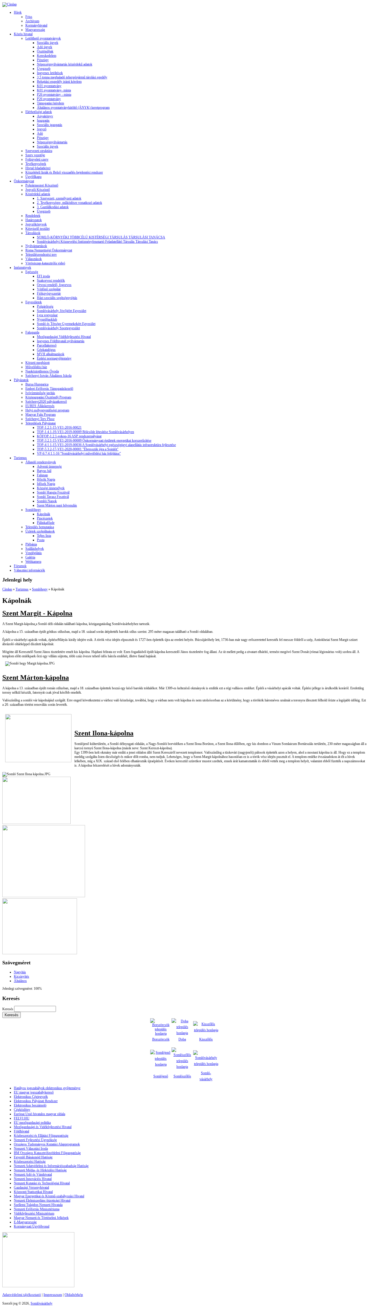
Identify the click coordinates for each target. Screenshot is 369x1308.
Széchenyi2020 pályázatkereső (46, 402)
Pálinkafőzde (45, 523)
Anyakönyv (45, 116)
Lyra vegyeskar (47, 315)
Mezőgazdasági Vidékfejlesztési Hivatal (64, 337)
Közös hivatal (23, 34)
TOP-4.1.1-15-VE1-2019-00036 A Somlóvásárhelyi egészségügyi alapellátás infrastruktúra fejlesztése (106, 445)
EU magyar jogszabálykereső (34, 1092)
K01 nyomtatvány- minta (54, 90)
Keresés (8, 1009)
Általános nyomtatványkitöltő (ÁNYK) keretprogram (73, 108)
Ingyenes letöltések (50, 73)
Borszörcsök (161, 1039)
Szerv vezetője (35, 155)
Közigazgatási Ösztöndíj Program (48, 397)
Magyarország (35, 30)
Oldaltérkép (74, 1294)
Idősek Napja (46, 484)
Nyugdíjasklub (47, 319)
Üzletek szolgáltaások (40, 531)
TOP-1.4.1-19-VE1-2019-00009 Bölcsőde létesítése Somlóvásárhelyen (85, 432)
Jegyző (41, 129)
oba (183, 1039)
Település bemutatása (39, 527)
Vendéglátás (33, 553)
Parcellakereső (47, 345)
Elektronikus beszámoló (30, 1105)
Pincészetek (45, 518)
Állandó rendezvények (40, 462)
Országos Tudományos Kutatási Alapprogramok (47, 1144)
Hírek (18, 12)
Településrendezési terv (41, 255)
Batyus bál (44, 471)
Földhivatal (21, 1131)
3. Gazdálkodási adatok (53, 207)
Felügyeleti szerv (36, 159)
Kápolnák (43, 514)
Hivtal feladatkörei (37, 168)
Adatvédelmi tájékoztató (21, 1294)
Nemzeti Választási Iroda (31, 1149)
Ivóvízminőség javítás (40, 393)
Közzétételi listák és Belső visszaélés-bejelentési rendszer (64, 172)
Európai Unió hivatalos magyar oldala (39, 1114)
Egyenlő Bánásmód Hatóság (33, 1157)
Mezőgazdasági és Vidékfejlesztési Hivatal (42, 1127)
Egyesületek (33, 302)
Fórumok (20, 566)
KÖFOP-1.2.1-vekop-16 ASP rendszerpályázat (69, 436)
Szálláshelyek (34, 549)
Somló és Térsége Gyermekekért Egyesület (66, 324)
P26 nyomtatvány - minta (54, 95)
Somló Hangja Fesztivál (53, 492)
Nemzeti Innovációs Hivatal (33, 1179)
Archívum (32, 21)
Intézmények (22, 268)
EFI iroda (43, 276)
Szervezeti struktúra (38, 151)
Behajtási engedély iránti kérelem (59, 82)
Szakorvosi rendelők (51, 280)
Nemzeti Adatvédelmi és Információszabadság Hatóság (51, 1166)
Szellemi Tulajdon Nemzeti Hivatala (38, 1205)
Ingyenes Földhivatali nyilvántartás (60, 341)
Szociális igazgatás (49, 125)
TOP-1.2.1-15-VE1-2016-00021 (59, 428)
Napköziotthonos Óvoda (42, 371)
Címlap (7, 589)
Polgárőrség (45, 306)
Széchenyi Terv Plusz (39, 419)
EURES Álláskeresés (39, 406)
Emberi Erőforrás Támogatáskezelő (49, 389)
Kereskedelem (46, 56)
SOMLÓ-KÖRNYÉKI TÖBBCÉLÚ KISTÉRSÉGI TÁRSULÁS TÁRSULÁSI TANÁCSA (101, 237)
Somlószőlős (182, 1076)
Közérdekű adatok (37, 194)
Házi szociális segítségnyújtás (57, 298)
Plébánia (31, 544)
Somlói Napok (47, 501)
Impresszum (53, 1294)
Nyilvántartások (36, 246)
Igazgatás (43, 120)
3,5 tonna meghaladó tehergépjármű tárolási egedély (72, 77)
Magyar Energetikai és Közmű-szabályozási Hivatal (49, 1196)
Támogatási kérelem (50, 103)
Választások (33, 259)
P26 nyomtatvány (49, 99)
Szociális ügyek (47, 43)
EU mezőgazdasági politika (32, 1123)
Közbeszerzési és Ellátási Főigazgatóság (41, 1136)
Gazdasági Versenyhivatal (31, 1187)
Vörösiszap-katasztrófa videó (45, 263)
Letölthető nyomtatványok (43, 38)
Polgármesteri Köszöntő (41, 185)
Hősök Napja (46, 479)
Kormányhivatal (36, 25)
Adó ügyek (44, 47)
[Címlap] (9, 4)
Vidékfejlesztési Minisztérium (34, 1213)
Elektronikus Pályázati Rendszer (36, 1101)
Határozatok (33, 220)
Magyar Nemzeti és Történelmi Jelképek (41, 1218)
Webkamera (33, 562)
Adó (40, 133)
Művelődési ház (36, 367)
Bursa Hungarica (36, 384)
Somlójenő (160, 1076)
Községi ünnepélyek (51, 488)
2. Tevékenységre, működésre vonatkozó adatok (69, 203)
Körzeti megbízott (37, 363)
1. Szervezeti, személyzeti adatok (59, 198)
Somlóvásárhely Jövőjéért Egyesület (61, 311)
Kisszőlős (206, 1039)
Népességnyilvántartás (52, 142)
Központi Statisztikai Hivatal (33, 1192)
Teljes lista (44, 536)
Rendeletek (32, 216)
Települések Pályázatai (40, 423)
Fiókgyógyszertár (49, 293)
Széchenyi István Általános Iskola (48, 376)
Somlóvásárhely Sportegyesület (58, 328)
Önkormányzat (24, 181)
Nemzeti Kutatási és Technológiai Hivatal (42, 1183)
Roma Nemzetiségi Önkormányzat (48, 250)
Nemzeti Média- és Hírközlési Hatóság (40, 1170)
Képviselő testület (37, 229)
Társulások (32, 233)
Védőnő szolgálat (49, 289)
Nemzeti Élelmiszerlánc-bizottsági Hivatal (42, 1200)
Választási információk (29, 570)
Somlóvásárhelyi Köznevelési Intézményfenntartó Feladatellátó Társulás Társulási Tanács (97, 242)
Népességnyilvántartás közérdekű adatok (64, 64)
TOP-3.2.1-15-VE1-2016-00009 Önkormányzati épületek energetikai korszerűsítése (94, 440)
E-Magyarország (25, 1222)
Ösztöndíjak (45, 51)
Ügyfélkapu (33, 177)
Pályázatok (21, 380)
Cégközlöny (22, 1110)
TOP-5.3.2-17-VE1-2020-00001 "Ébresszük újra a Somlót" (77, 449)
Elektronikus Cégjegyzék (31, 1097)
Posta (40, 540)
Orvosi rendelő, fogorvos (54, 285)
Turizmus (20, 458)
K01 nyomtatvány (49, 86)
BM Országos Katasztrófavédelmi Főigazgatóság (47, 1153)
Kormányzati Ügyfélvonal (31, 1226)
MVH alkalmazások (50, 354)
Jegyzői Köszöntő (37, 190)
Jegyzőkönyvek (36, 224)
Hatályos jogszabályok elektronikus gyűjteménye (47, 1088)
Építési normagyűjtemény (54, 358)
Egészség (31, 272)
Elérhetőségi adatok (38, 112)
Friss (28, 17)
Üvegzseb (43, 69)
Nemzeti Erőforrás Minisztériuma (36, 1209)
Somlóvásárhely (41, 1303)
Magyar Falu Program (40, 415)
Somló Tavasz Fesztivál (53, 497)
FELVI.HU (21, 1118)
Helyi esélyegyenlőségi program (47, 410)
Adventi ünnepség (49, 466)
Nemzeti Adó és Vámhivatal (33, 1175)
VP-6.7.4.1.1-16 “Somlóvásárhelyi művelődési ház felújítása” (79, 453)
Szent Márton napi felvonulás (57, 505)
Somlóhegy (33, 510)
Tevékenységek (35, 164)
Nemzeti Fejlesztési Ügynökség (35, 1140)
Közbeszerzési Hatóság (30, 1162)
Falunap (42, 475)
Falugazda (32, 332)
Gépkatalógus (46, 350)
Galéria (30, 557)
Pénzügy (43, 60)
